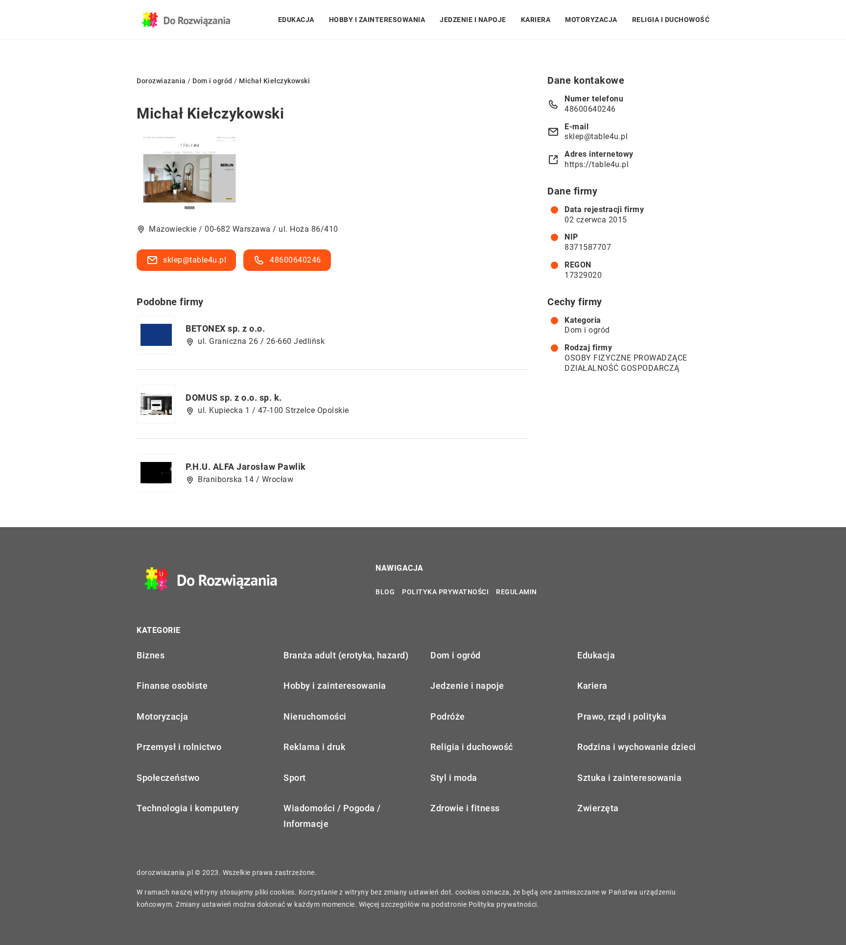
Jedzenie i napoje (473, 20)
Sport (294, 778)
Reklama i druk (314, 747)
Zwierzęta (598, 808)
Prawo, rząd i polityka (621, 716)
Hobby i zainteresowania (377, 20)
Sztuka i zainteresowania (629, 778)
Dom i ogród (587, 330)
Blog (385, 592)
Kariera (536, 20)
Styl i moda (453, 778)
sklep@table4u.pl (194, 260)
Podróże (447, 716)
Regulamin (516, 592)
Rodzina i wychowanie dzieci (636, 747)
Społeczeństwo (168, 778)
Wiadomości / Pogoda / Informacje (332, 816)
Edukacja (296, 20)
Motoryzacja (591, 20)
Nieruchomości (315, 716)
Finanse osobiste (172, 685)
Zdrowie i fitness (465, 808)
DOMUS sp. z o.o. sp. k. (234, 397)
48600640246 (295, 260)
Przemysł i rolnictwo (179, 747)
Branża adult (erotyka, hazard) (345, 655)
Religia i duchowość (671, 20)
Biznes (150, 655)
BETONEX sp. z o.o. (225, 328)
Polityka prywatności (445, 592)
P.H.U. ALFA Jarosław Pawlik (246, 466)
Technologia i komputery (188, 808)
